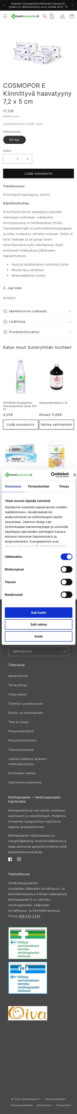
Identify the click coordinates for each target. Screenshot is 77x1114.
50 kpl (14, 139)
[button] (5, 16)
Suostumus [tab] (13, 486)
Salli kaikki (38, 612)
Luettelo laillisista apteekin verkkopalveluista (27, 761)
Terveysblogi (17, 685)
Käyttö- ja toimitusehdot (25, 712)
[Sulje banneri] (75, 475)
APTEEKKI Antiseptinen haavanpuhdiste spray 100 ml (20, 406)
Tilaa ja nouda (18, 722)
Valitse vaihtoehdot (56, 424)
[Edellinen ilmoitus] (4, 5)
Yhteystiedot (17, 694)
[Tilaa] (64, 651)
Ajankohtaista (18, 676)
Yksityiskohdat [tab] (38, 486)
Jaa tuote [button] (15, 288)
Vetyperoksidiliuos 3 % (53, 402)
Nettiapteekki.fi (31, 1098)
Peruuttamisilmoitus (22, 740)
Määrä (7, 150)
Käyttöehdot (44, 1105)
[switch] (66, 569)
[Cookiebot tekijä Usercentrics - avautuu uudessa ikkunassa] (52, 475)
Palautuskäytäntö (21, 731)
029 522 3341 (29, 916)
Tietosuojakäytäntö (21, 1105)
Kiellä (38, 636)
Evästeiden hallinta (22, 773)
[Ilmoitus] (72, 5)
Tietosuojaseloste (20, 749)
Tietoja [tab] (64, 486)
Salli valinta (38, 624)
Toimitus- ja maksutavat (25, 703)
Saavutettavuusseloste (24, 782)
